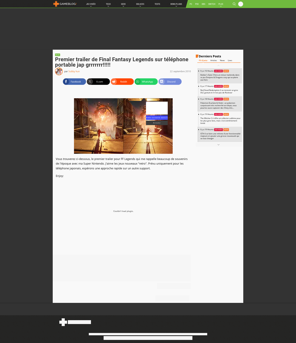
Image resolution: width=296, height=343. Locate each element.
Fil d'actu (203, 60)
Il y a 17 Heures (219, 89)
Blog (58, 55)
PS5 (197, 4)
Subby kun (74, 71)
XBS (203, 4)
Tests (157, 4)
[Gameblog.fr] (64, 4)
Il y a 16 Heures (219, 75)
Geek (123, 4)
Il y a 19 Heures (220, 118)
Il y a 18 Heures (218, 105)
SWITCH (211, 4)
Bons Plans (176, 4)
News (222, 60)
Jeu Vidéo (90, 4)
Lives (230, 60)
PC (191, 4)
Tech (108, 4)
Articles (213, 60)
